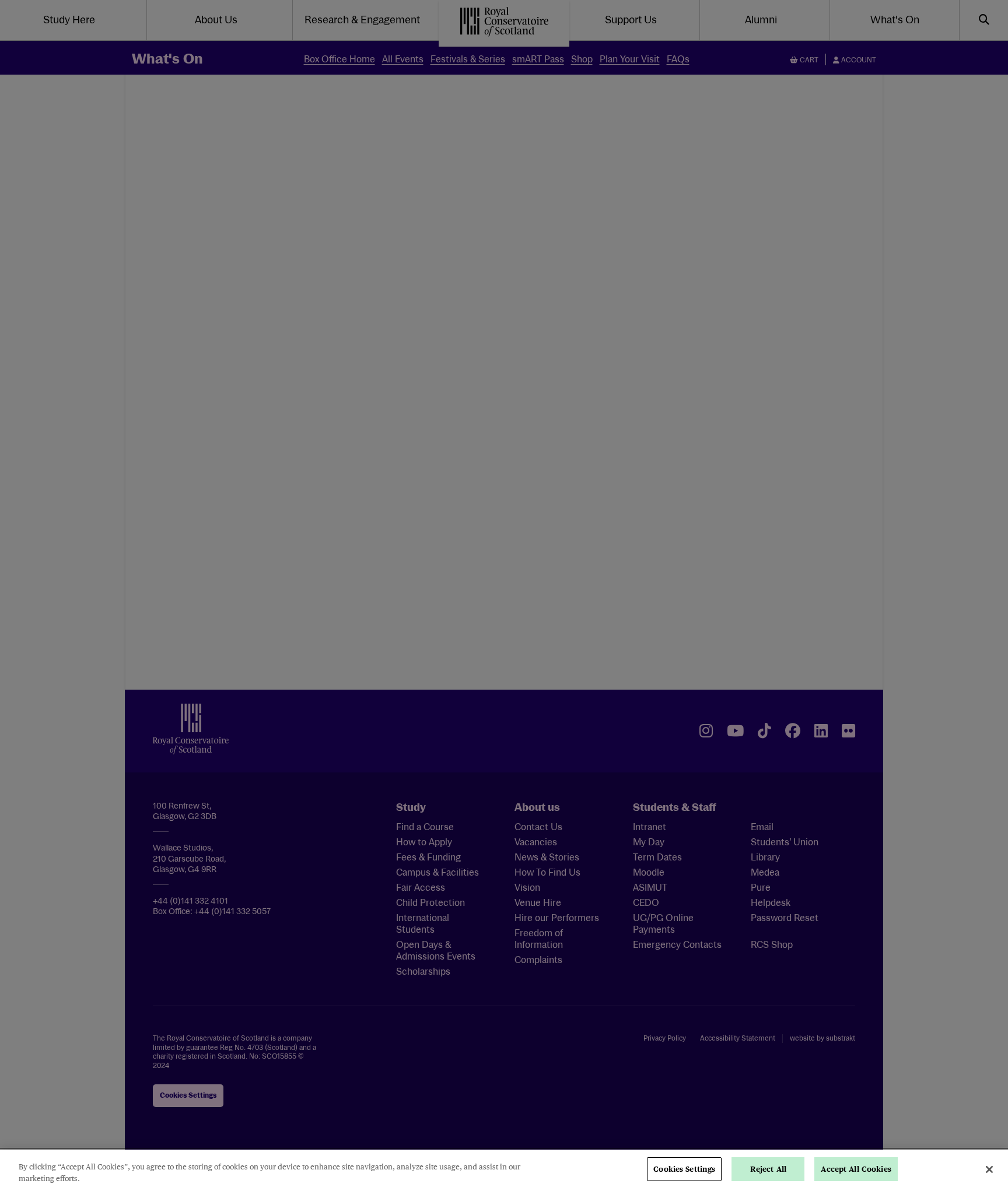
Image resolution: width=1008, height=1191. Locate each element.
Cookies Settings (684, 1169)
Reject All (768, 1169)
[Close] (989, 1169)
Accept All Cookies (856, 1169)
